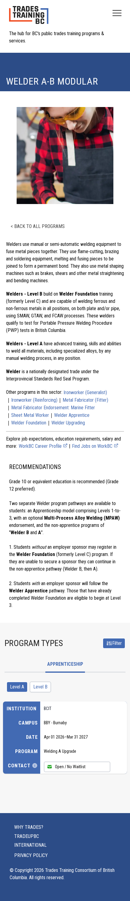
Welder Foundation (28, 423)
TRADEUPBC (26, 836)
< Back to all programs (38, 226)
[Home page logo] (28, 18)
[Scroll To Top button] (118, 884)
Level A (17, 687)
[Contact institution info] (35, 765)
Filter (117, 643)
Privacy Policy (31, 855)
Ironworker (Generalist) (85, 392)
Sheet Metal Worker (30, 415)
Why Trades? (28, 827)
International (30, 845)
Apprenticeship (65, 664)
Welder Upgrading (68, 423)
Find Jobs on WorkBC (93, 446)
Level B (40, 687)
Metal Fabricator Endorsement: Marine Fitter (53, 407)
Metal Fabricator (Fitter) (85, 400)
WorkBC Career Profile (41, 446)
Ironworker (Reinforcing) (34, 400)
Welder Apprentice (71, 415)
